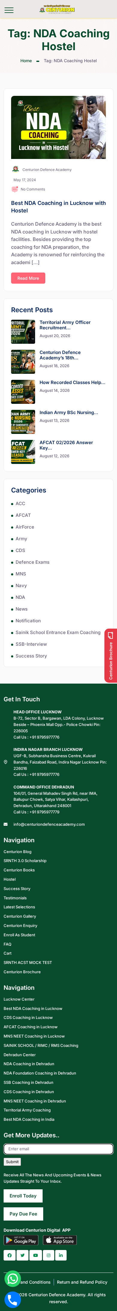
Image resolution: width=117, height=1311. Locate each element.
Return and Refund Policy (82, 1282)
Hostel (10, 879)
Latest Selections (19, 906)
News (22, 609)
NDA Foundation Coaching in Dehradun (40, 1073)
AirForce (25, 527)
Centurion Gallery (20, 916)
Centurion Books (19, 869)
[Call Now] (12, 1299)
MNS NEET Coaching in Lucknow (34, 1036)
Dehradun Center (20, 1054)
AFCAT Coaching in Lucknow (31, 1026)
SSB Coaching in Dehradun (28, 1082)
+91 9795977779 (44, 811)
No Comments (33, 189)
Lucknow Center (19, 999)
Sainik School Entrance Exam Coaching (58, 632)
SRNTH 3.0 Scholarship (25, 860)
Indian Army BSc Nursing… (69, 412)
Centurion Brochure (22, 971)
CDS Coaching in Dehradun (29, 1091)
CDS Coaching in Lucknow (28, 1017)
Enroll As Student (19, 934)
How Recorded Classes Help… (72, 382)
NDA (20, 597)
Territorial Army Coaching (27, 1110)
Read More (28, 278)
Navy (21, 585)
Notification (28, 620)
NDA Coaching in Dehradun (29, 1063)
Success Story (31, 656)
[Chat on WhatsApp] (12, 1278)
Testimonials (15, 897)
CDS (20, 550)
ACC (20, 503)
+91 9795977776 (44, 737)
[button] (10, 1255)
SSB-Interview (31, 644)
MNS (21, 574)
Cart (7, 953)
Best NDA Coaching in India (29, 1119)
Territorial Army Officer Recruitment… (65, 325)
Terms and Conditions (29, 1282)
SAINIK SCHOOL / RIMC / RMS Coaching (41, 1045)
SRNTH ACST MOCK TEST (28, 962)
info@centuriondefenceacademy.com (49, 824)
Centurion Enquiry (20, 925)
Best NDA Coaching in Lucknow (33, 1008)
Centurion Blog (18, 851)
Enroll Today (23, 1196)
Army (21, 538)
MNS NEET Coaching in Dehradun (35, 1101)
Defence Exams (33, 562)
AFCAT (23, 515)
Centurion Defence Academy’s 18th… (60, 355)
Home (26, 60)
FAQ (7, 944)
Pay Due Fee (23, 1214)
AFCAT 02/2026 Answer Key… (66, 445)
